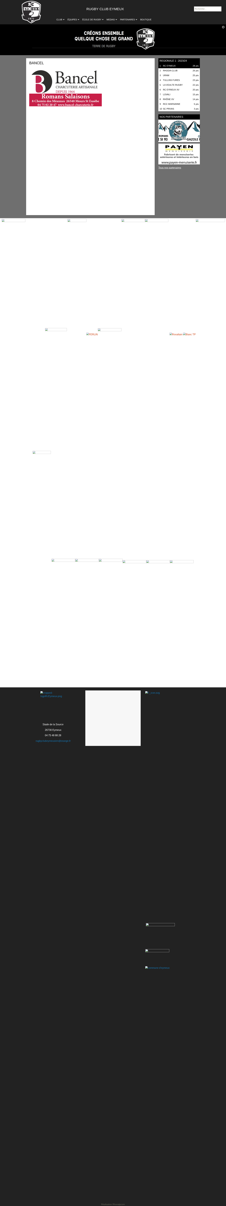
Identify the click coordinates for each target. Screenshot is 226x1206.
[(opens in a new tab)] (179, 130)
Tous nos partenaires (169, 167)
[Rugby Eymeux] (31, 12)
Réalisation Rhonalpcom (113, 1204)
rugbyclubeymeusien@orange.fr (53, 741)
